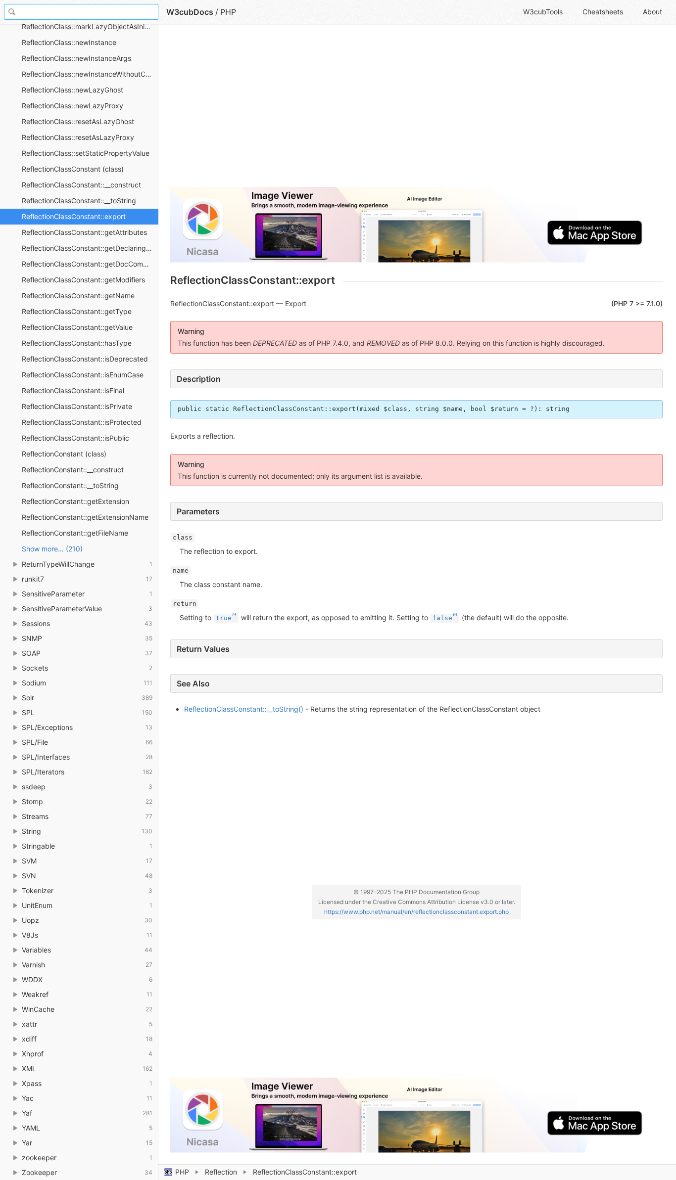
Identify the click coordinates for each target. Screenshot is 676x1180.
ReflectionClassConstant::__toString (79, 200)
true (224, 618)
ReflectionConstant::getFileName (75, 533)
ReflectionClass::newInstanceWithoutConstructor (90, 74)
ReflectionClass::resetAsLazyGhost (78, 121)
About (652, 11)
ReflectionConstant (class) (64, 454)
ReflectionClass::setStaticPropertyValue (85, 153)
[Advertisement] (416, 110)
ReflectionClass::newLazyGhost (72, 90)
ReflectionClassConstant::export (74, 216)
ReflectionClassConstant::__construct (81, 185)
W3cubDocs (189, 12)
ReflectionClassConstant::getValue (77, 327)
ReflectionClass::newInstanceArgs (76, 58)
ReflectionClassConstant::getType (77, 311)
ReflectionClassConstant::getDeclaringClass (90, 248)
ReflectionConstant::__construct (73, 469)
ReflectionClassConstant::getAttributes (84, 232)
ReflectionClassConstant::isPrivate (77, 406)
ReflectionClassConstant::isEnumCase (83, 374)
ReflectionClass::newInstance (69, 42)
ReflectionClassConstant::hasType (77, 343)
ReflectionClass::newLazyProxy (72, 105)
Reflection (221, 1172)
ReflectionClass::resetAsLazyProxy (78, 137)
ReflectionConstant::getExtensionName (85, 517)
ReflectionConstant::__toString (70, 485)
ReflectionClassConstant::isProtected (82, 422)
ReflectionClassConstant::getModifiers (83, 279)
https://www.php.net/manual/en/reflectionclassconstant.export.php (416, 911)
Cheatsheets (602, 11)
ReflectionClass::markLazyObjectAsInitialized (90, 26)
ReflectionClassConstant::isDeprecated (85, 359)
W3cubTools (543, 11)
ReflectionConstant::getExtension (75, 501)
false (442, 618)
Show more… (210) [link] (52, 549)
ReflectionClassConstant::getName (78, 295)
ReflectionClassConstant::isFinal (73, 390)
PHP (182, 1172)
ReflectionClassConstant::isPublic (75, 438)
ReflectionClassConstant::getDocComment (90, 264)
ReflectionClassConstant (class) (73, 169)
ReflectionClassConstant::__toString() (243, 709)
